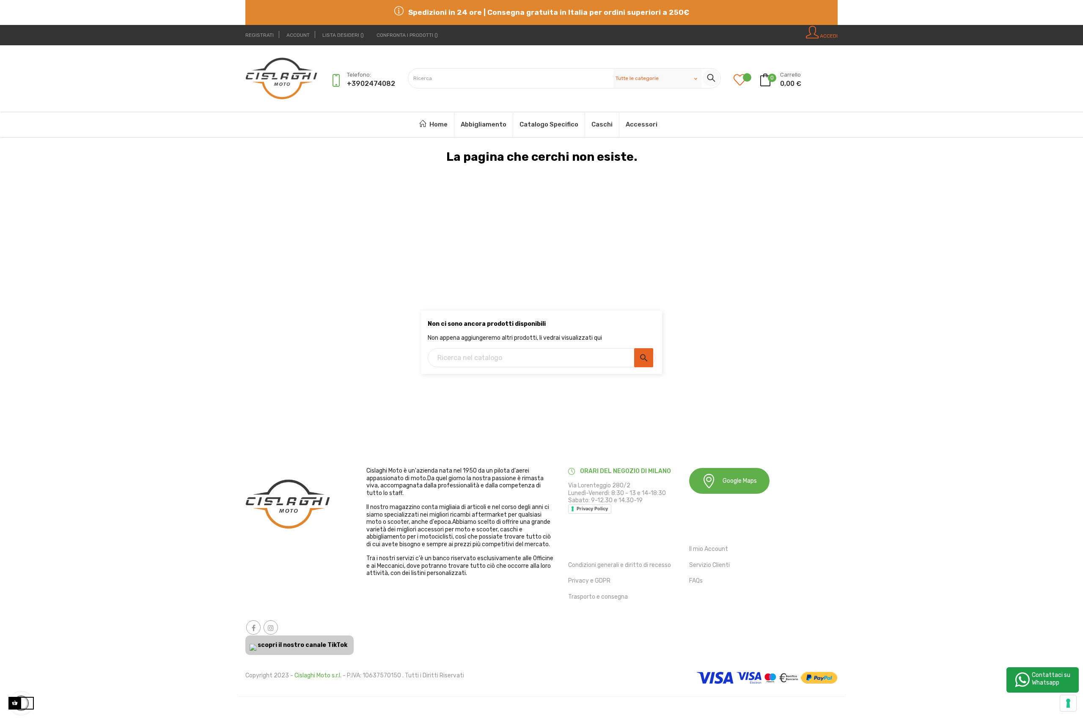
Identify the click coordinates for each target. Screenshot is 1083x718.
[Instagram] (271, 627)
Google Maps (740, 480)
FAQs (696, 580)
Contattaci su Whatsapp (1051, 678)
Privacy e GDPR (589, 580)
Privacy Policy (592, 509)
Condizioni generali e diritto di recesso (619, 565)
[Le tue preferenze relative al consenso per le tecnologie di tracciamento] (1068, 703)
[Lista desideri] (746, 81)
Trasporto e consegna (598, 596)
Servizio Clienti (709, 565)
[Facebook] (253, 627)
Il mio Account (708, 549)
